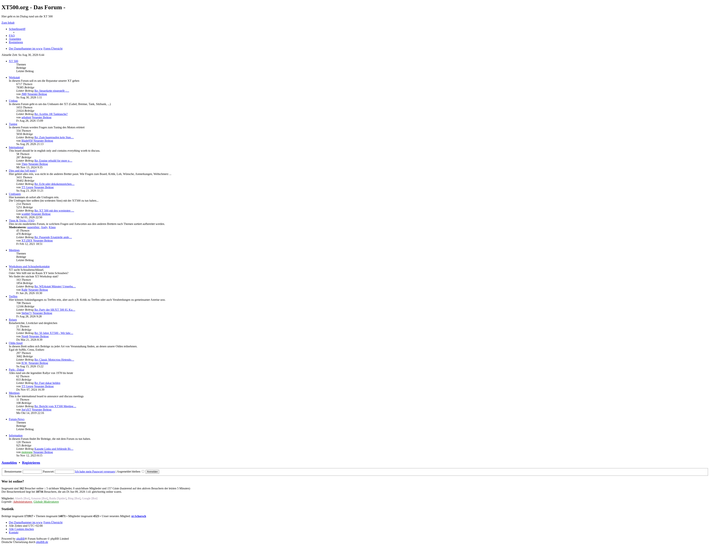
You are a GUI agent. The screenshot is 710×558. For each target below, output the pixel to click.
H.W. (24, 363)
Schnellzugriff (17, 29)
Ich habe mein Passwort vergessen (95, 471)
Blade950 (27, 140)
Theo (24, 164)
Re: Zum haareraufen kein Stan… (54, 137)
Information (16, 435)
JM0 (24, 94)
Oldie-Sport (16, 343)
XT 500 (13, 61)
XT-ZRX (26, 240)
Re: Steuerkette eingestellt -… (51, 90)
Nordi (24, 336)
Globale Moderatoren (46, 501)
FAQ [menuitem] (12, 35)
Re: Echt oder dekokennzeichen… (54, 184)
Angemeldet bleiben (129, 471)
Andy (44, 227)
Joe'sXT (26, 409)
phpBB (20, 538)
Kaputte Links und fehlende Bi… (53, 448)
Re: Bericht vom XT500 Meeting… (55, 406)
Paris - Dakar (16, 369)
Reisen (13, 319)
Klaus (52, 227)
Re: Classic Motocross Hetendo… (54, 359)
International (16, 147)
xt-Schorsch (138, 516)
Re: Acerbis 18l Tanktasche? (51, 114)
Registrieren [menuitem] (16, 42)
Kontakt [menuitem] (13, 532)
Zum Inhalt (7, 22)
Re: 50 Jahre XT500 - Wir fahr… (53, 333)
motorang (27, 452)
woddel (25, 213)
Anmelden (9, 463)
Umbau (13, 100)
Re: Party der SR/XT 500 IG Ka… (54, 309)
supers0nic (33, 227)
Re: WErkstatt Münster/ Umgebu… (55, 286)
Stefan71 (26, 313)
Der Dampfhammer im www (26, 522)
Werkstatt (14, 77)
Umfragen (15, 193)
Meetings (14, 250)
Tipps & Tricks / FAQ (21, 220)
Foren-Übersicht (52, 522)
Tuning (13, 124)
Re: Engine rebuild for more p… (53, 160)
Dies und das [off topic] (22, 170)
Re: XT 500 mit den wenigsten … (54, 210)
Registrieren (31, 463)
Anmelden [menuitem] (15, 39)
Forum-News (16, 419)
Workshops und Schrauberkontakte (29, 266)
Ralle (24, 289)
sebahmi (26, 117)
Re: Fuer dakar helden (47, 383)
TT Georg (27, 187)
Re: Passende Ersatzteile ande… (53, 237)
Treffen (13, 296)
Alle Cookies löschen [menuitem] (21, 529)
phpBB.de (42, 542)
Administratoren (22, 501)
